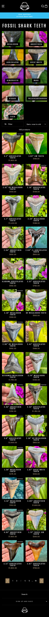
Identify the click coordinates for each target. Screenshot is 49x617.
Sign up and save (24, 601)
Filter (10, 124)
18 (36, 581)
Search (24, 594)
